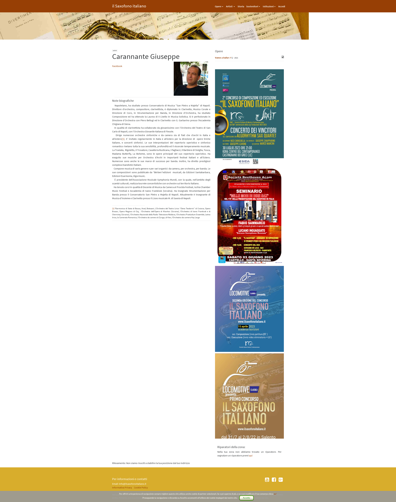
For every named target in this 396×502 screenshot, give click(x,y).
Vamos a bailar (222, 57)
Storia (241, 6)
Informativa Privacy (122, 487)
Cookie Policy (141, 487)
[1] (123, 138)
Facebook (117, 66)
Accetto (246, 498)
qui (275, 494)
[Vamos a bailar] (230, 57)
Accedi (281, 6)
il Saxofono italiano (129, 5)
